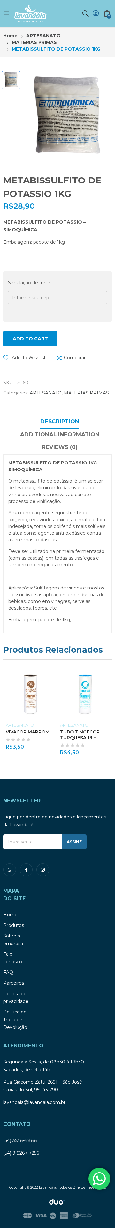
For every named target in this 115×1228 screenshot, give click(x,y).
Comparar (75, 357)
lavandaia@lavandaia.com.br (34, 1102)
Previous (8, 712)
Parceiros (13, 983)
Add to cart (30, 339)
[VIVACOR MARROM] (30, 694)
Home (10, 915)
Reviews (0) (60, 447)
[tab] (60, 422)
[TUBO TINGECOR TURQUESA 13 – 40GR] (85, 694)
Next (107, 712)
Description (59, 421)
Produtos (13, 925)
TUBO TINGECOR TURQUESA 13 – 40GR (80, 737)
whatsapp (9, 869)
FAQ (8, 972)
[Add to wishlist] (53, 676)
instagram (42, 869)
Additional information (59, 434)
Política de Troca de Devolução (15, 1019)
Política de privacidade (15, 997)
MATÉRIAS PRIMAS (86, 393)
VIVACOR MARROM (28, 732)
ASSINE (74, 841)
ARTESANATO (46, 393)
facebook (26, 869)
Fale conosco (12, 958)
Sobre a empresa (13, 939)
